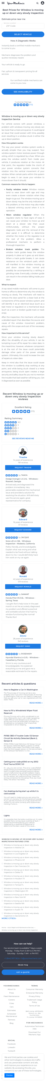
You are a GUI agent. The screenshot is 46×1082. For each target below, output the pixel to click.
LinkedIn (11, 1047)
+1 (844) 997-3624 (12, 958)
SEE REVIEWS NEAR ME (23, 438)
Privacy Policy (34, 996)
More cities (8, 918)
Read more (35, 703)
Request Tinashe (23, 468)
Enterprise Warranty (34, 993)
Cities (11, 1003)
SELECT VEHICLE (23, 34)
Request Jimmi (23, 646)
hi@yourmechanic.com (31, 958)
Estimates (11, 1010)
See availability (23, 92)
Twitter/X (11, 1051)
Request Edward (23, 530)
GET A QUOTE (23, 972)
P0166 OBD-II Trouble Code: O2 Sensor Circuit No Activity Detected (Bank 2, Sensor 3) (21, 738)
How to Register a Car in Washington (21, 690)
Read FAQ (23, 965)
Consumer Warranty (34, 989)
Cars (11, 1007)
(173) (31, 105)
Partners (11, 1020)
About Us (11, 989)
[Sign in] (42, 3)
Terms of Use (34, 1006)
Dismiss (9, 1075)
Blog (11, 1023)
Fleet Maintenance (11, 996)
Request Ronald (23, 587)
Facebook (11, 1044)
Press (11, 993)
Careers (11, 1000)
